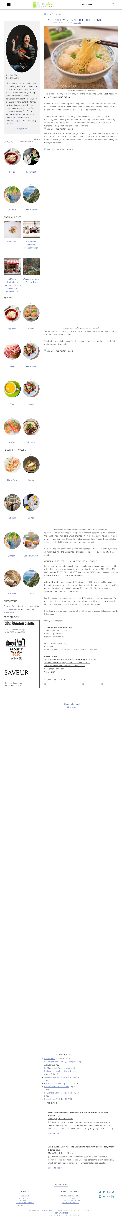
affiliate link (9, 612)
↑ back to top (61, 1185)
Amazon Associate (45, 1210)
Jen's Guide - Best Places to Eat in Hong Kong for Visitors (70, 659)
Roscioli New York (52, 1099)
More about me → (22, 129)
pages (17, 120)
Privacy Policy (25, 1205)
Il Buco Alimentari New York (56, 1086)
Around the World (70, 1203)
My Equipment (25, 1198)
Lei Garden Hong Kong (54, 669)
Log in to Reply (55, 1133)
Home (47, 14)
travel (11, 120)
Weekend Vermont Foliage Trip (57, 1077)
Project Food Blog (25, 1203)
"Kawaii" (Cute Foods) (70, 1200)
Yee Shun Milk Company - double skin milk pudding (67, 662)
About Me (25, 1196)
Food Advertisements (25, 141)
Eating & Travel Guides (70, 1196)
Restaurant (56, 14)
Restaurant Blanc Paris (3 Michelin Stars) (62, 1062)
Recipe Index (15, 117)
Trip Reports (70, 1198)
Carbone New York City (54, 1083)
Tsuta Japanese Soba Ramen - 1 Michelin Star (64, 665)
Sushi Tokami (50, 672)
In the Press (25, 1200)
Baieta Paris (49, 1058)
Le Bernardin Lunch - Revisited (58, 1093)
